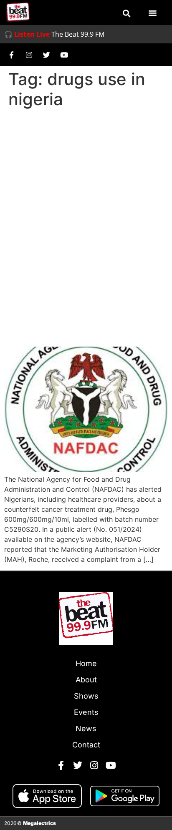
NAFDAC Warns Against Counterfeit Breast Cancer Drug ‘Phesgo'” (79, 316)
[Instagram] (29, 55)
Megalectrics (39, 823)
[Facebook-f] (11, 55)
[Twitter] (46, 55)
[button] (126, 13)
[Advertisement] (86, 202)
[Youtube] (64, 55)
